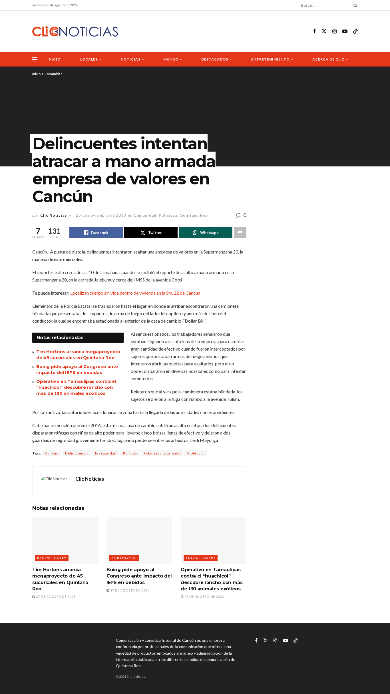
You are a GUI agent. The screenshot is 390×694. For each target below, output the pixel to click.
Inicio (54, 59)
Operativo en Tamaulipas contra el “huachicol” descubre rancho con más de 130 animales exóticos (76, 387)
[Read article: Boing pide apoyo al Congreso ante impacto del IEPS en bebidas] (139, 540)
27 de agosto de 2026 (55, 596)
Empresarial (124, 558)
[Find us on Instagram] (334, 31)
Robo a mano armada (162, 453)
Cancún (52, 453)
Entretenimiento (270, 59)
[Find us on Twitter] (324, 31)
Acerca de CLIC (328, 59)
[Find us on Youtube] (344, 31)
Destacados (214, 59)
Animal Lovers (201, 558)
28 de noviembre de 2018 (101, 215)
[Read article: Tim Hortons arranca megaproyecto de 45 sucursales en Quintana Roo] (65, 540)
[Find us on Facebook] (314, 31)
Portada (130, 453)
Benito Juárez (52, 558)
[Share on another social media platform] (240, 232)
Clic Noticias (53, 215)
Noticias (130, 59)
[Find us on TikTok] (355, 31)
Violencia (195, 453)
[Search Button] (354, 5)
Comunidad (54, 74)
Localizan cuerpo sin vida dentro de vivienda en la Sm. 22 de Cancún (135, 292)
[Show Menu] (34, 59)
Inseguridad (105, 453)
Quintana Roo (194, 215)
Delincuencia (77, 453)
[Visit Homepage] (75, 31)
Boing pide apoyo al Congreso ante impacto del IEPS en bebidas (139, 576)
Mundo (170, 59)
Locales (89, 59)
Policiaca (168, 215)
